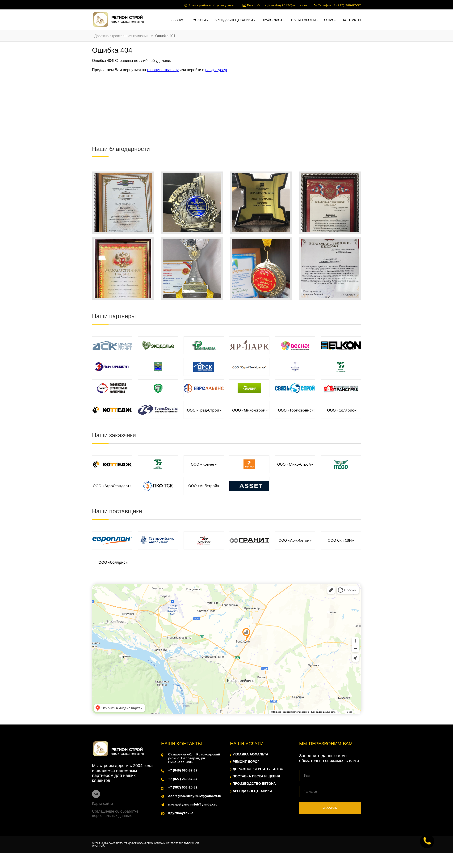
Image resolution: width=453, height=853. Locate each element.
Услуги (199, 20)
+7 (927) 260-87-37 (182, 779)
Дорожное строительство (258, 769)
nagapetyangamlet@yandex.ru (193, 804)
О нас (329, 20)
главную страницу (163, 70)
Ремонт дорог (246, 761)
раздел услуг (216, 70)
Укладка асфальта (250, 754)
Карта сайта (102, 804)
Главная (177, 20)
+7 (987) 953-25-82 (182, 787)
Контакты (352, 20)
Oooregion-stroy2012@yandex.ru (282, 5)
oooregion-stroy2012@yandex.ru (194, 796)
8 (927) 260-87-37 (347, 5)
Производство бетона (254, 783)
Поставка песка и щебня (256, 776)
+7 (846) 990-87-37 (182, 770)
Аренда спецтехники (233, 20)
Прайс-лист (272, 20)
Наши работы (303, 20)
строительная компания (127, 19)
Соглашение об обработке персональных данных (115, 813)
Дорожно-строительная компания (121, 36)
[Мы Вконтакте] (96, 794)
